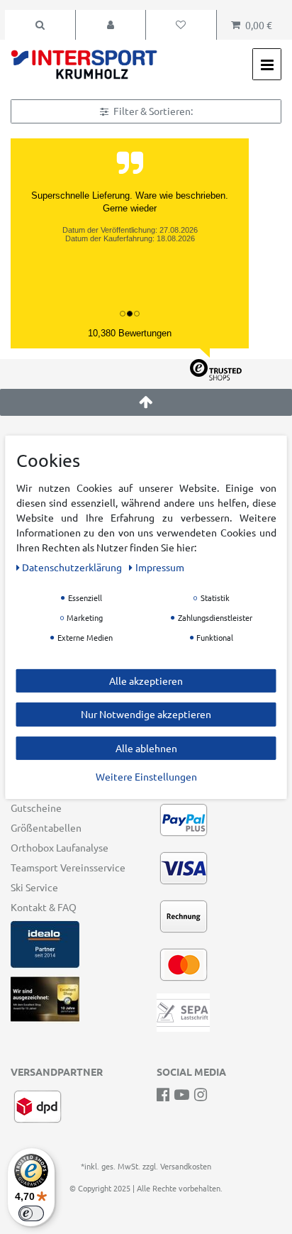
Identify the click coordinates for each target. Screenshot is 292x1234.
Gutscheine (36, 807)
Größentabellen (46, 827)
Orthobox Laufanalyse (59, 847)
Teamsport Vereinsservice (68, 867)
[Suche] (40, 25)
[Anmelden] (111, 25)
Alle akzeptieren (146, 679)
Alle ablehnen (146, 747)
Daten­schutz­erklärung (73, 566)
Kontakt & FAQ (44, 906)
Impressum (159, 566)
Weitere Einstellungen (146, 776)
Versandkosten (185, 1166)
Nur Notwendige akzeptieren (146, 713)
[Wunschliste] (181, 25)
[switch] (31, 1213)
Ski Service (34, 887)
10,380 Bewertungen (130, 333)
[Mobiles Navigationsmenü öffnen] (266, 64)
